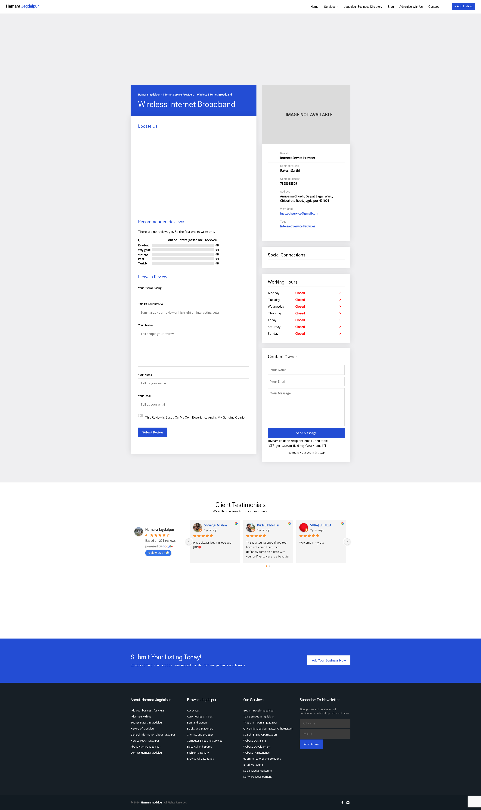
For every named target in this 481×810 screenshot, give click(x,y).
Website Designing (254, 740)
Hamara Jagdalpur (160, 529)
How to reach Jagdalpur (145, 740)
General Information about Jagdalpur (153, 734)
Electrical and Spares (199, 746)
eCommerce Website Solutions (262, 758)
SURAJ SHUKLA (320, 525)
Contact (433, 6)
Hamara (22, 6)
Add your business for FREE (147, 710)
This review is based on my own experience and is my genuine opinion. (196, 417)
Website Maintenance (256, 752)
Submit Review (152, 432)
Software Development (257, 776)
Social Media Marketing (257, 770)
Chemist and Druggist (200, 734)
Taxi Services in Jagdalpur (258, 716)
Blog (391, 6)
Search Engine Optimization (260, 734)
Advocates (193, 710)
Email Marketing (253, 764)
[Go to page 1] (269, 566)
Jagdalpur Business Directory (363, 6)
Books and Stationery (200, 728)
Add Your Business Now (329, 660)
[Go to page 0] (266, 566)
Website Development (256, 746)
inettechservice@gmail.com (299, 213)
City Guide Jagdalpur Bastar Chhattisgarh (268, 728)
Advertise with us (411, 6)
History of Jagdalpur (143, 728)
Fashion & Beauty (198, 752)
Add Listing (464, 6)
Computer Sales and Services (204, 740)
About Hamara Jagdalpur (145, 746)
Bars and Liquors (197, 722)
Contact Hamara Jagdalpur (147, 752)
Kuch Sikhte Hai (268, 525)
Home (314, 6)
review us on (156, 553)
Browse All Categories (200, 758)
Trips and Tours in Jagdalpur (260, 722)
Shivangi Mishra (215, 525)
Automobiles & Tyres (200, 716)
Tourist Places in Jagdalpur (147, 722)
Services (330, 6)
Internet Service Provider (297, 226)
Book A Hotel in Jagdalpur (259, 710)
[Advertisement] (240, 57)
